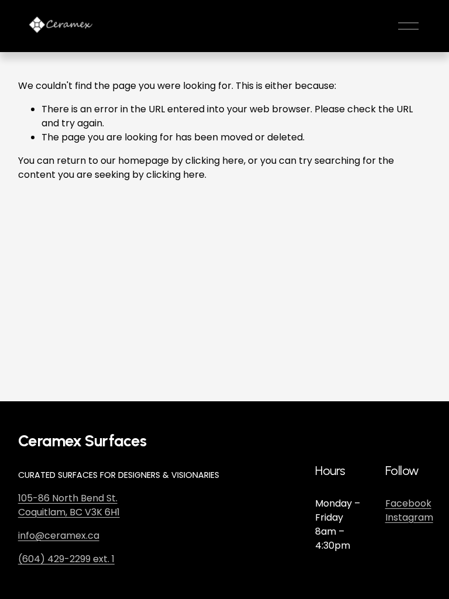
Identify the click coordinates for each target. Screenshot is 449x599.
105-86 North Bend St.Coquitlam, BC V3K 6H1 (69, 505)
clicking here (214, 160)
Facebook (408, 503)
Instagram (409, 517)
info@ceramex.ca (58, 535)
